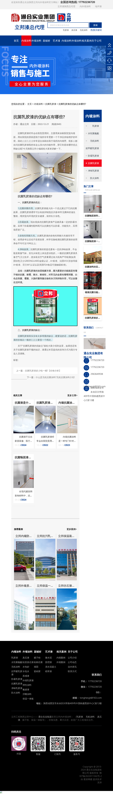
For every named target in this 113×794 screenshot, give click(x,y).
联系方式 (72, 671)
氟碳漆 (26, 689)
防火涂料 (94, 178)
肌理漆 (48, 662)
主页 (29, 103)
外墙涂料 (36, 40)
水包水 (26, 671)
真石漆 (74, 30)
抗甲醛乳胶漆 (92, 148)
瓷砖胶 (37, 671)
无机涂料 (84, 30)
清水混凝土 (50, 666)
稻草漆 (48, 671)
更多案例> (72, 529)
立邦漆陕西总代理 (67, 6)
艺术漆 (56, 40)
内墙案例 (61, 657)
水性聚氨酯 (93, 133)
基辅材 (46, 40)
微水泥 (48, 657)
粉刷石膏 (38, 662)
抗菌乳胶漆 (50, 103)
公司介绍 (72, 657)
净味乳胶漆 (93, 170)
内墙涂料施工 (67, 42)
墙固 (36, 666)
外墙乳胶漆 (28, 680)
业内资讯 (72, 666)
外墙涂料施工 (77, 42)
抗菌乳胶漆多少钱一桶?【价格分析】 (43, 370)
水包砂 (26, 666)
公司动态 (72, 662)
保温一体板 (28, 698)
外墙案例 (61, 662)
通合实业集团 (45, 716)
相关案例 (87, 40)
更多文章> (72, 395)
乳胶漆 (66, 30)
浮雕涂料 (27, 694)
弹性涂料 (27, 684)
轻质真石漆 (28, 662)
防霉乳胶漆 (93, 155)
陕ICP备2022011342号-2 (91, 774)
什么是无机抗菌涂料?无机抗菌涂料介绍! (55, 377)
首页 (16, 40)
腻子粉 (37, 657)
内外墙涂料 (85, 6)
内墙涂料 (26, 40)
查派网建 (88, 779)
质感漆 (26, 675)
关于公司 (97, 40)
